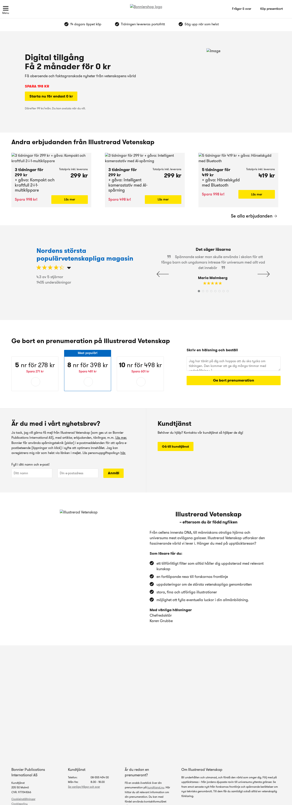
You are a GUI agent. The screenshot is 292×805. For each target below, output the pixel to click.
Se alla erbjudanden (251, 216)
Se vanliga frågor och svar (84, 787)
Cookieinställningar (23, 799)
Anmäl (113, 473)
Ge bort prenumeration (233, 380)
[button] (263, 274)
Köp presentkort (271, 8)
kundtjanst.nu (155, 787)
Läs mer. (121, 437)
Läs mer (69, 199)
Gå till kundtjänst (175, 446)
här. (123, 453)
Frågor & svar (241, 8)
